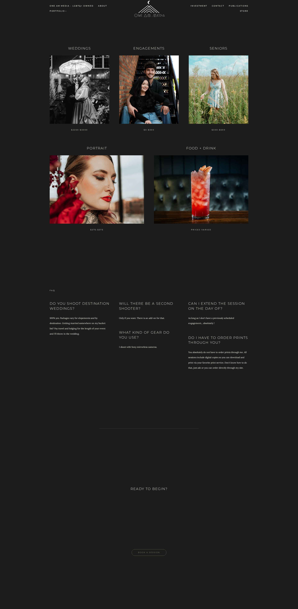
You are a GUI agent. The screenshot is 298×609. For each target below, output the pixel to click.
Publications (238, 6)
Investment (198, 6)
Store (244, 11)
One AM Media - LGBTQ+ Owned (71, 6)
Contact (218, 6)
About (102, 6)
